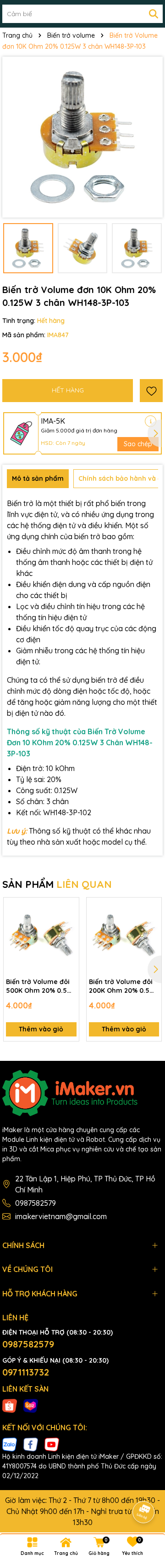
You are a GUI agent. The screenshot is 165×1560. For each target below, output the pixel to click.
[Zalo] (9, 1444)
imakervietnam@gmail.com (61, 1216)
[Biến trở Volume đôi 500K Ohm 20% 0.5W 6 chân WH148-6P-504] (41, 935)
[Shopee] (9, 1405)
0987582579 (35, 1203)
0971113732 (25, 1372)
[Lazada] (30, 1405)
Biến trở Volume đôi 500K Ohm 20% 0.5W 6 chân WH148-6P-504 (40, 987)
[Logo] (82, 1093)
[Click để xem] (82, 137)
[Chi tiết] (150, 421)
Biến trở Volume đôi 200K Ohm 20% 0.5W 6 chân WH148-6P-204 (123, 987)
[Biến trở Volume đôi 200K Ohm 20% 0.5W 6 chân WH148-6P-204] (124, 935)
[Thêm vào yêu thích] (151, 390)
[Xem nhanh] (68, 939)
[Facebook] (30, 1444)
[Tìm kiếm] (153, 14)
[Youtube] (51, 1444)
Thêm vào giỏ (41, 1029)
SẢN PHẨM (57, 884)
